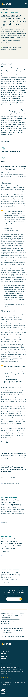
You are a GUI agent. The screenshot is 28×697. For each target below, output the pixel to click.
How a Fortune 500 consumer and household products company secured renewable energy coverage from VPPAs (12, 542)
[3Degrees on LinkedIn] (4, 663)
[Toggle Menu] (26, 4)
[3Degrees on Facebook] (1, 663)
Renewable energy (7, 617)
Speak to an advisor (13, 599)
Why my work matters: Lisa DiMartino (13, 636)
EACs (10, 536)
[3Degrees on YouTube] (7, 663)
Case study (14, 621)
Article (3, 497)
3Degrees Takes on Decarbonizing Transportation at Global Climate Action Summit (13, 630)
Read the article (5, 518)
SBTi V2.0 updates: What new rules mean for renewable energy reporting (11, 502)
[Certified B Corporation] (3, 691)
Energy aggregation (19, 613)
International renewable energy (10, 615)
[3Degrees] (6, 4)
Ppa (21, 615)
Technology (11, 623)
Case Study (4, 12)
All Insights (5, 9)
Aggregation (14, 12)
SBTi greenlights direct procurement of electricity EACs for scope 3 (10, 574)
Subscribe (5, 677)
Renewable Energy (13, 497)
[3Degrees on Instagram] (10, 663)
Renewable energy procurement (10, 619)
